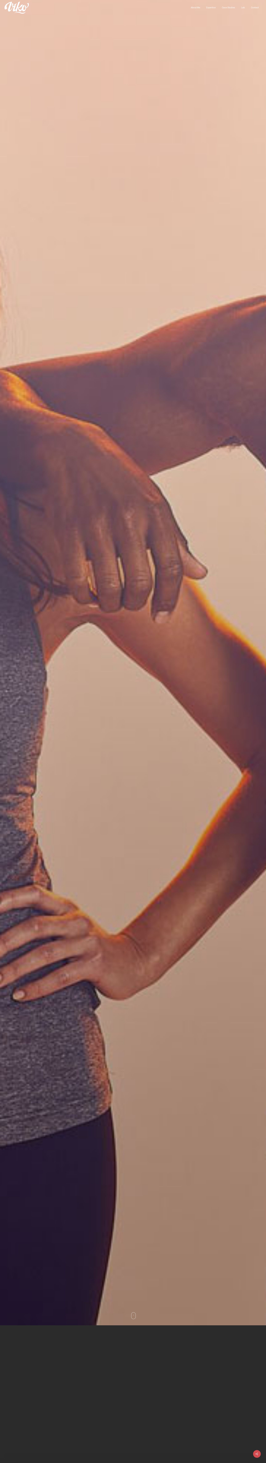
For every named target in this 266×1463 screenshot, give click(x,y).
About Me (195, 7)
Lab (243, 7)
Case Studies (228, 7)
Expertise (211, 7)
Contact (255, 7)
